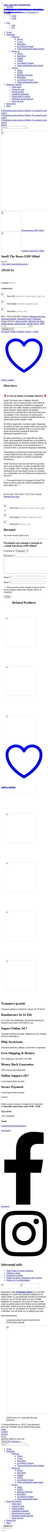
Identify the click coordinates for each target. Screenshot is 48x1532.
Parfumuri (10, 34)
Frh (13, 27)
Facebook (5, 331)
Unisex (15, 68)
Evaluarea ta (10, 551)
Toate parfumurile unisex (27, 82)
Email (35, 331)
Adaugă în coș (7, 329)
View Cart (6, 1441)
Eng (8, 23)
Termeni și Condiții (14, 1275)
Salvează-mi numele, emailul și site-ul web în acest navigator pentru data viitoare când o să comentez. (24, 589)
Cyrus (19, 42)
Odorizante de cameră (21, 96)
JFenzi (20, 39)
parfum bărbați (7, 323)
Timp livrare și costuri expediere (19, 1271)
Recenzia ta (9, 555)
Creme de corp (18, 89)
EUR (14, 18)
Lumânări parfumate (20, 94)
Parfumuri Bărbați (8, 319)
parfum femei (20, 323)
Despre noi (11, 104)
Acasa (9, 32)
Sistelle (20, 58)
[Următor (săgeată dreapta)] (5, 1530)
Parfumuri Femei (24, 319)
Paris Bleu (21, 44)
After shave (16, 87)
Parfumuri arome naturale (22, 99)
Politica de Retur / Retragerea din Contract (24, 1278)
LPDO (20, 61)
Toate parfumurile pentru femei (30, 65)
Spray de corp (17, 101)
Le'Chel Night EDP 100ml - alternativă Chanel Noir (24, 9)
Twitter (13, 331)
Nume (7, 577)
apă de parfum (21, 321)
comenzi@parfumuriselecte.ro (13, 1126)
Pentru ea (16, 51)
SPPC (42, 323)
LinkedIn (20, 331)
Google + (29, 331)
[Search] (27, 1444)
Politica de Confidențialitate (18, 1280)
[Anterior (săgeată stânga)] (2, 1530)
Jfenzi (19, 70)
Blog (8, 106)
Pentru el (15, 37)
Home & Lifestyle (14, 84)
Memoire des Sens (25, 75)
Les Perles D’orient (25, 46)
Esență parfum (18, 92)
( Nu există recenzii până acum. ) (15, 264)
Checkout (15, 1441)
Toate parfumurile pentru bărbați (30, 49)
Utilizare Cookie (13, 1273)
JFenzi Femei (13, 5)
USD (14, 16)
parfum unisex (33, 323)
